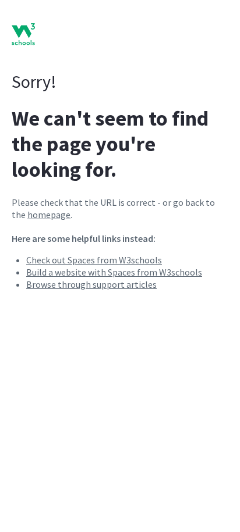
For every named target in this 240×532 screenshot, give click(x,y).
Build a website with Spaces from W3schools (114, 272)
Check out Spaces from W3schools (94, 260)
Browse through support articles (91, 284)
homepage (48, 214)
